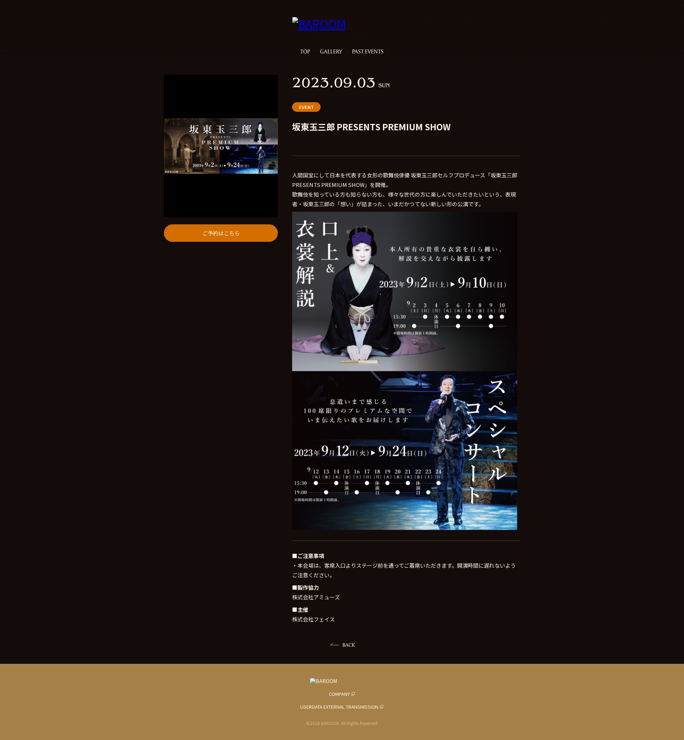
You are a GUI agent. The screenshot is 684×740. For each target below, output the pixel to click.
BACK (348, 644)
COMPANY (339, 694)
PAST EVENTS (368, 51)
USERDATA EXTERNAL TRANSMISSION (339, 706)
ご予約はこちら (221, 233)
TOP (305, 51)
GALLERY (331, 51)
